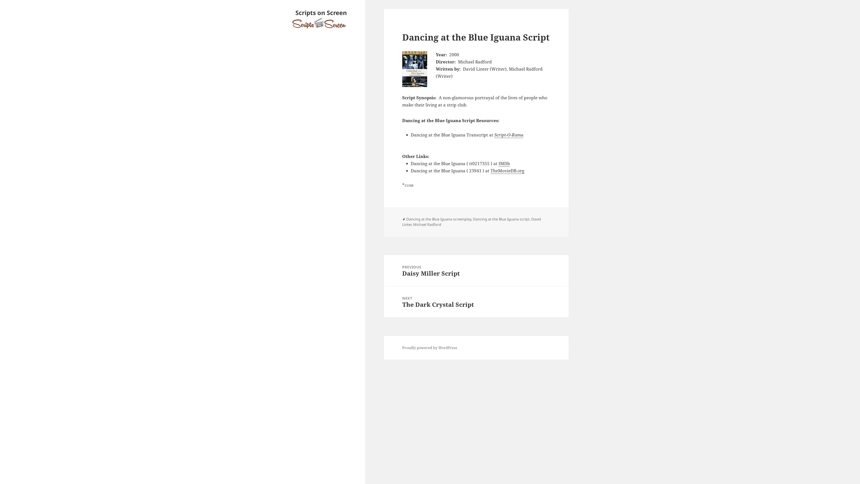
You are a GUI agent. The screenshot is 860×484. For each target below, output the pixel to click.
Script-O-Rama (508, 135)
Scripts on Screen (321, 13)
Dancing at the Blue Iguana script (501, 219)
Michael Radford (427, 224)
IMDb (504, 163)
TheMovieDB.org (507, 171)
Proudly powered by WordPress (429, 347)
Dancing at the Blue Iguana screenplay (438, 219)
